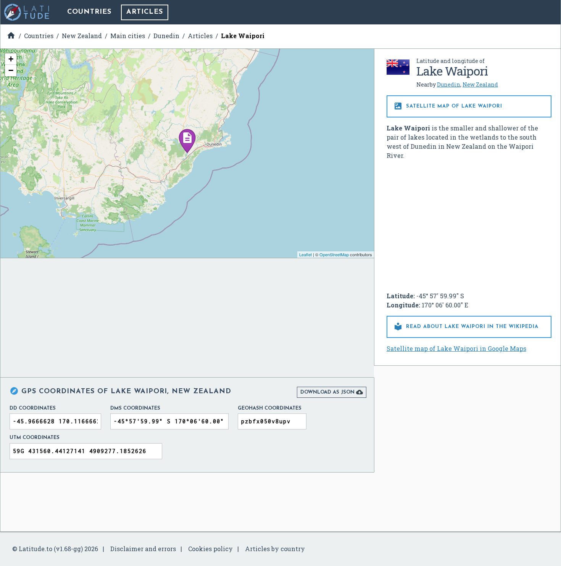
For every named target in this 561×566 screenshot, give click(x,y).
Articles (144, 12)
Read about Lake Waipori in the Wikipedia (465, 326)
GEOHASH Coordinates (269, 408)
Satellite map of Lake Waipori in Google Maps (456, 348)
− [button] (10, 70)
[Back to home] (27, 12)
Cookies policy (210, 549)
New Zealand (480, 84)
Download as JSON (331, 392)
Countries (89, 12)
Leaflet (305, 254)
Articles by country (275, 549)
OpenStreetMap (334, 254)
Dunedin (448, 84)
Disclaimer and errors (143, 549)
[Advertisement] (469, 222)
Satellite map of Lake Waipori (447, 106)
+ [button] (10, 59)
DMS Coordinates (135, 408)
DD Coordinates (33, 408)
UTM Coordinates (35, 437)
